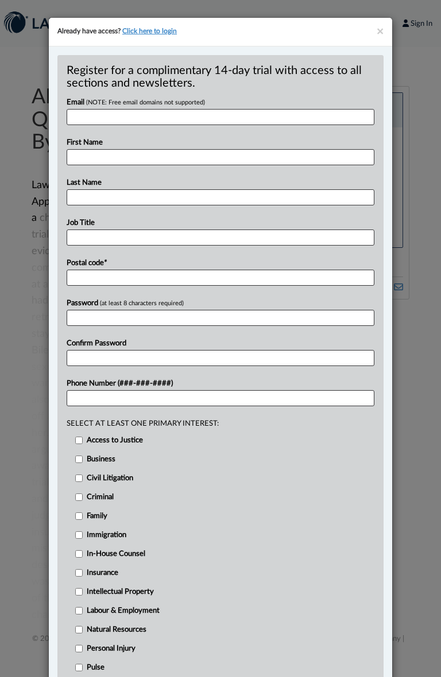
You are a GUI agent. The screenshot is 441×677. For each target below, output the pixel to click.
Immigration (106, 535)
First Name (85, 142)
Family (97, 516)
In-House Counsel (116, 554)
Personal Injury (111, 648)
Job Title (81, 223)
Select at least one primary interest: (143, 423)
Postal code (87, 263)
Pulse (96, 667)
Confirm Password (96, 343)
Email (136, 102)
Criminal (100, 497)
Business (101, 459)
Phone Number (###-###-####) (120, 383)
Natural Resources (116, 629)
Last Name (84, 182)
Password (125, 303)
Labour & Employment (123, 610)
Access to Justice (115, 440)
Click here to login (149, 31)
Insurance (102, 573)
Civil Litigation (110, 478)
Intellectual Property (120, 592)
